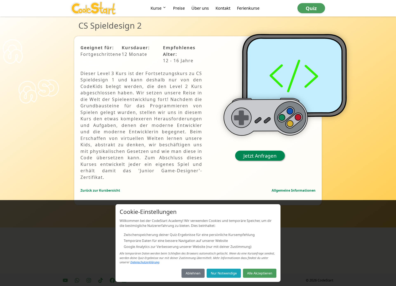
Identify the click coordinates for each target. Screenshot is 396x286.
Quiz (311, 8)
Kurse (156, 8)
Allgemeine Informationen (294, 190)
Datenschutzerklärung (144, 262)
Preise (179, 8)
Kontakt (223, 8)
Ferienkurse (248, 8)
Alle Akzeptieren (259, 273)
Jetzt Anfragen (260, 155)
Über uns (200, 8)
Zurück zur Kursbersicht (100, 190)
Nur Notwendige (224, 273)
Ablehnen (193, 273)
